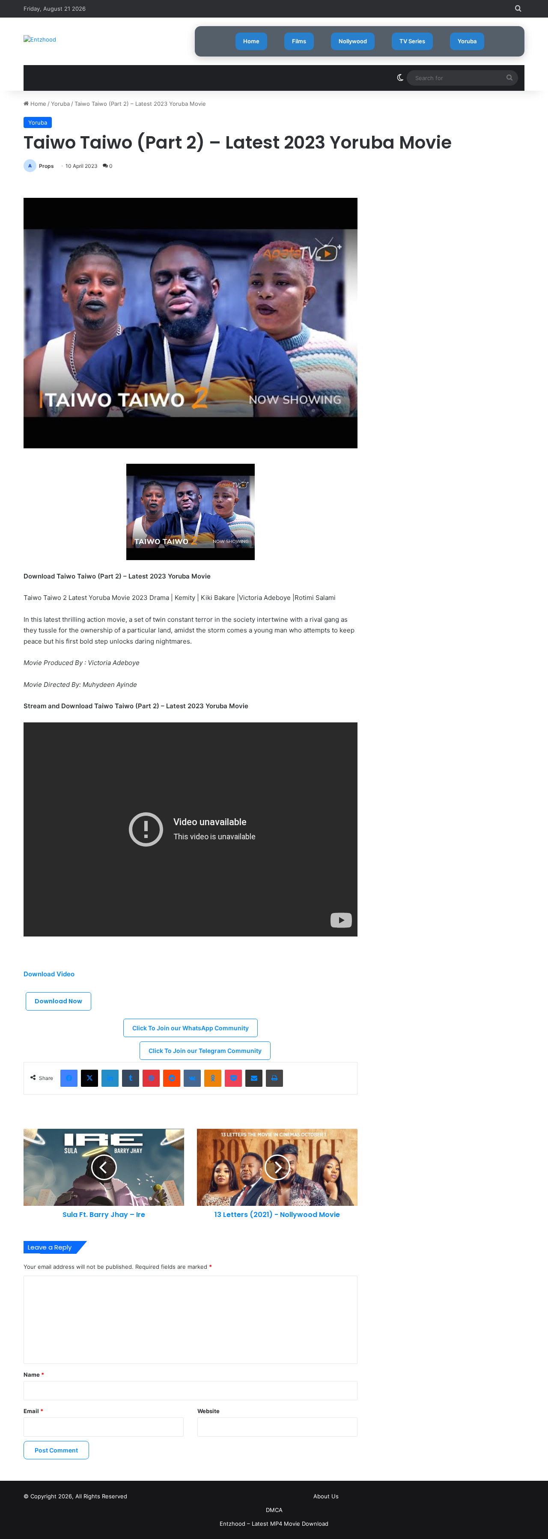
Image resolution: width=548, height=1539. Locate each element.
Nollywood (353, 41)
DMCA (274, 1509)
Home (251, 41)
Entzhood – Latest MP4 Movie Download (274, 1523)
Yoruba (467, 41)
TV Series (412, 41)
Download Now (58, 1001)
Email (33, 1411)
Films (299, 41)
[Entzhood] (40, 39)
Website (208, 1411)
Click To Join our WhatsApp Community (190, 1028)
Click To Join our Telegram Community (205, 1050)
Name (34, 1374)
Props (46, 166)
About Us (326, 1496)
